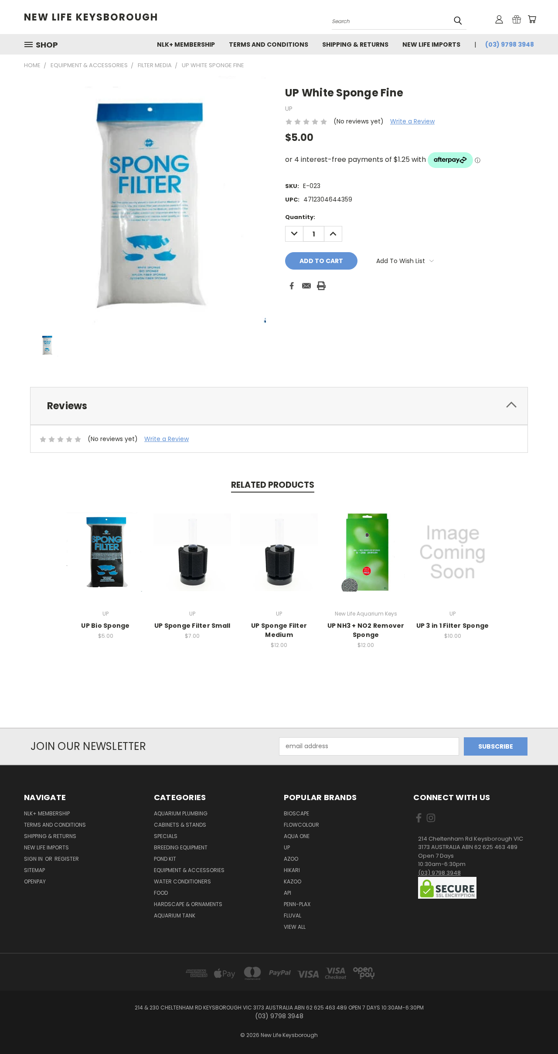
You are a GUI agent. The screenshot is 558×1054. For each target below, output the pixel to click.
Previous (535, 1026)
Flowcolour (301, 824)
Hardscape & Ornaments (188, 904)
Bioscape (296, 813)
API (287, 893)
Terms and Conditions (268, 44)
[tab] (279, 406)
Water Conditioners (182, 881)
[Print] (321, 285)
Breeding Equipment (181, 847)
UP (287, 847)
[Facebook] (291, 285)
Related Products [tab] (272, 485)
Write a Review (412, 121)
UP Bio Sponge (105, 625)
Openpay (35, 881)
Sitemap (34, 870)
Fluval (292, 915)
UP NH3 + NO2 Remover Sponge (366, 630)
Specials (165, 836)
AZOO (291, 858)
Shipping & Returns (355, 44)
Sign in (34, 858)
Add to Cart (106, 559)
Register (66, 858)
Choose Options (452, 559)
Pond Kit (165, 858)
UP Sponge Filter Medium (279, 630)
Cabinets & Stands (180, 824)
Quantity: (300, 217)
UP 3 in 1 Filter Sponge (452, 625)
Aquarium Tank (174, 915)
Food (161, 893)
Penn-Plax (297, 904)
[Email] (306, 285)
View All (295, 927)
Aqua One (297, 836)
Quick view (105, 543)
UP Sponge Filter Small (192, 625)
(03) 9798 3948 (509, 44)
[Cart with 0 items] (531, 19)
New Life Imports (431, 44)
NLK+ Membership (186, 44)
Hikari (292, 870)
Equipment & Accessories (189, 870)
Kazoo (292, 881)
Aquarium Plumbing (181, 813)
